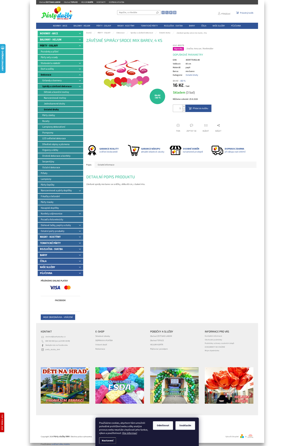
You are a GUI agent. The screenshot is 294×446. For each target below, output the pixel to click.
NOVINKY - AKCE (49, 33)
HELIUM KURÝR (156, 344)
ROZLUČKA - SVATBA (51, 249)
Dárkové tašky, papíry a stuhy (56, 225)
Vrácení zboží (101, 344)
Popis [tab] (89, 164)
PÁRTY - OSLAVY (49, 46)
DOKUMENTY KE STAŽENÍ (215, 347)
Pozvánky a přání (49, 51)
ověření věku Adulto (60, 444)
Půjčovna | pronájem (159, 349)
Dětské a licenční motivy (56, 92)
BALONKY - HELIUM (50, 40)
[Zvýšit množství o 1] (183, 106)
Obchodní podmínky (213, 339)
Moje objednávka (212, 350)
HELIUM (87, 2)
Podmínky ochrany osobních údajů (219, 343)
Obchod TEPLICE (157, 340)
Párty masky (47, 202)
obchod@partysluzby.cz (55, 336)
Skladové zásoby (102, 336)
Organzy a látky (50, 150)
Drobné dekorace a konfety (56, 156)
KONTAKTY (101, 2)
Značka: (199, 48)
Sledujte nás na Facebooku (56, 345)
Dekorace (46, 74)
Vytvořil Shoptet (232, 436)
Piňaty (44, 173)
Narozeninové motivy (55, 98)
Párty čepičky (47, 184)
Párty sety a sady (49, 57)
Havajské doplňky (50, 208)
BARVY (43, 255)
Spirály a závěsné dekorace (57, 86)
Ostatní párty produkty (52, 231)
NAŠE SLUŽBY (47, 267)
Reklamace (100, 349)
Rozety (45, 121)
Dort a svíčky (47, 69)
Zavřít (178, 119)
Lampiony (46, 179)
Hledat (157, 13)
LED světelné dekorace (54, 138)
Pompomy (47, 132)
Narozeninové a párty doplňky (56, 190)
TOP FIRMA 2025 (2, 422)
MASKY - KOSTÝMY (50, 237)
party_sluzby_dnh (52, 349)
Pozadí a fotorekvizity (52, 219)
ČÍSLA (43, 261)
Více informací (129, 433)
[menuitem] (60, 26)
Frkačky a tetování (50, 196)
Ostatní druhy (51, 109)
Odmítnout (163, 425)
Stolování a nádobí (50, 63)
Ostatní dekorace (51, 167)
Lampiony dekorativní (53, 127)
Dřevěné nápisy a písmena (55, 144)
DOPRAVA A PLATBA (116, 2)
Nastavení (107, 440)
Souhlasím (185, 425)
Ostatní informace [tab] (106, 164)
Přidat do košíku (200, 108)
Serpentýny (48, 161)
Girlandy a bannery (52, 80)
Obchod (49, 2)
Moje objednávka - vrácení (58, 317)
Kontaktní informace (213, 336)
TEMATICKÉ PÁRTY (50, 243)
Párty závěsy (48, 115)
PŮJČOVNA (46, 273)
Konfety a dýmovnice (51, 213)
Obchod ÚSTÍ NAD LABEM (161, 336)
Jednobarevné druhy (54, 103)
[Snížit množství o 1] (183, 110)
